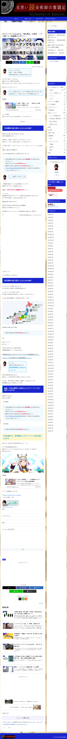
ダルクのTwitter (54, 61)
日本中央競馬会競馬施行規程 (13, 168)
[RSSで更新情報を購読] (26, 599)
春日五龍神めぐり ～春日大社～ (56, 53)
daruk (56, 172)
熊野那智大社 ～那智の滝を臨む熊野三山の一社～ (56, 36)
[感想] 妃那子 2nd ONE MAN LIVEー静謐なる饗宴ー (55, 46)
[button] (36, 62)
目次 (21, 121)
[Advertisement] (23, 28)
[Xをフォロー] (20, 599)
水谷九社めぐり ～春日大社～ (56, 50)
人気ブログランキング (7, 507)
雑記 (4, 559)
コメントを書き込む (23, 718)
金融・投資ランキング (53, 206)
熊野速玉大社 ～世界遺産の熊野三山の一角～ (56, 41)
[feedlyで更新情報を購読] (23, 599)
